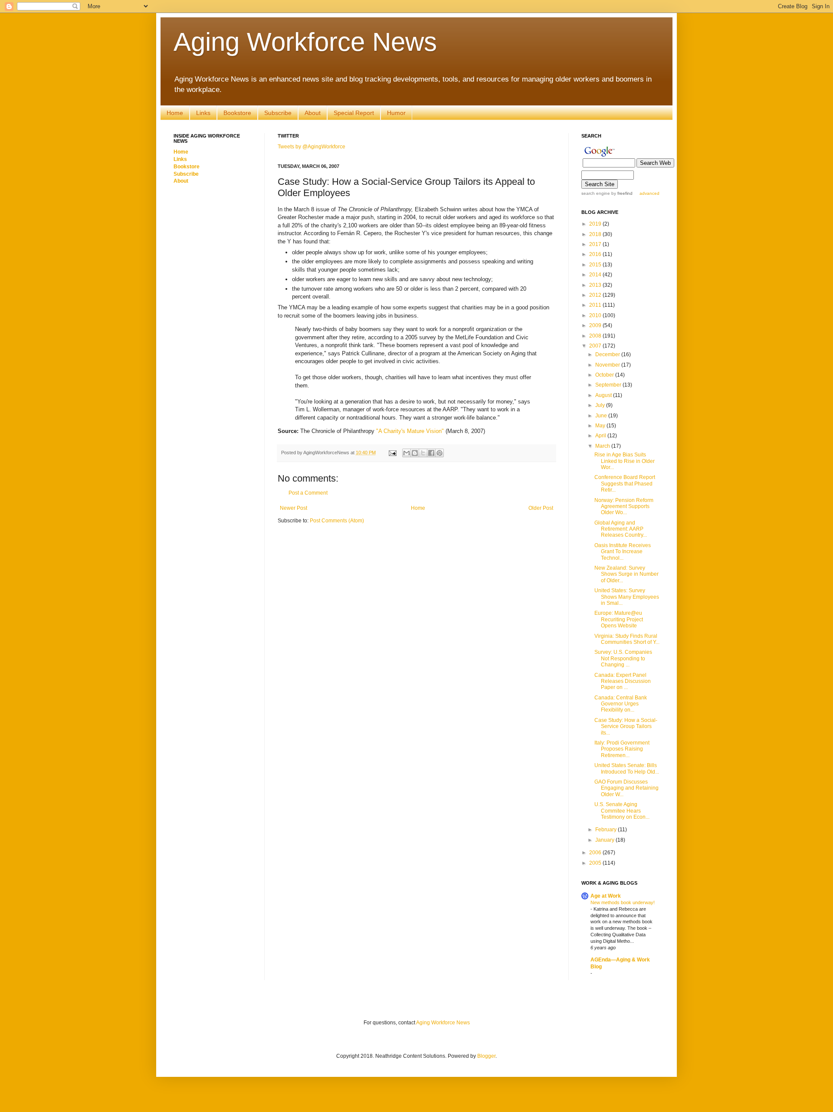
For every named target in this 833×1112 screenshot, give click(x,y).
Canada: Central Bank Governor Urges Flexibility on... (620, 704)
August (604, 395)
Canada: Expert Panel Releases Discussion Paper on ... (622, 681)
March (603, 446)
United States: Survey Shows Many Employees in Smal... (626, 596)
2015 (596, 265)
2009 (596, 325)
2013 (596, 285)
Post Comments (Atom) (337, 521)
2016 (596, 254)
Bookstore (237, 112)
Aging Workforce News (305, 41)
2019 (596, 224)
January (605, 840)
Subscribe (278, 112)
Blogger (486, 1056)
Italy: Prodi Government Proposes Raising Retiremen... (621, 749)
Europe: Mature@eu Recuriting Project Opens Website (618, 619)
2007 (596, 346)
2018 (596, 234)
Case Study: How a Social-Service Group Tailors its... (625, 726)
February (606, 830)
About (313, 112)
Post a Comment (308, 493)
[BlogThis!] (414, 453)
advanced (649, 193)
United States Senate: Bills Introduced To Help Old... (626, 768)
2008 (596, 336)
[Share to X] (423, 453)
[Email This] (406, 453)
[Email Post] (392, 452)
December (608, 354)
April (601, 436)
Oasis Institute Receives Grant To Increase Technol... (622, 551)
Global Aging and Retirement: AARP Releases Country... (620, 529)
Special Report (354, 112)
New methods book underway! (622, 902)
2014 (596, 275)
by (621, 193)
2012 (596, 295)
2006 (596, 853)
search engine (595, 193)
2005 (596, 863)
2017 (596, 244)
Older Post (540, 508)
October (605, 375)
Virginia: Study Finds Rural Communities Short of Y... (626, 639)
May (601, 426)
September (609, 385)
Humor (396, 112)
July (600, 405)
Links (203, 112)
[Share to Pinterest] (439, 453)
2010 (596, 315)
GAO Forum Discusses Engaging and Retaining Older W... (626, 788)
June (601, 416)
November (608, 365)
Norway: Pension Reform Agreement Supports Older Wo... (623, 506)
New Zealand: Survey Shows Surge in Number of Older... (626, 574)
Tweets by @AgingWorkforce (311, 147)
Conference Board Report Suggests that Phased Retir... (624, 483)
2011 (596, 305)
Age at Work (605, 896)
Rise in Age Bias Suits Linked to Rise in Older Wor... (624, 461)
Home (175, 112)
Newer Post (293, 508)
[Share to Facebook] (431, 453)
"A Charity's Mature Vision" (410, 431)
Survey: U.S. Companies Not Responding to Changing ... (623, 658)
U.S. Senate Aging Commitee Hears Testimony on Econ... (621, 810)
